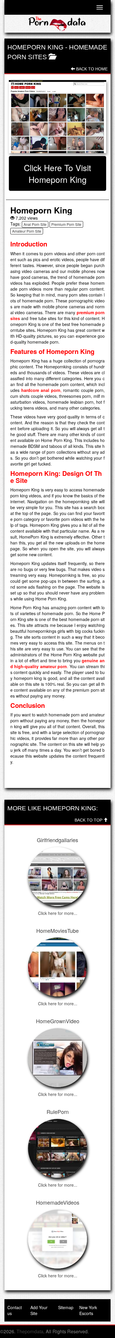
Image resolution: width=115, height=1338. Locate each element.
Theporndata (30, 1331)
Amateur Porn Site (26, 231)
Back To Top (89, 820)
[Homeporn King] (57, 116)
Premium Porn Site (66, 224)
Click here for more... (57, 913)
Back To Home (91, 69)
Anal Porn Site (35, 224)
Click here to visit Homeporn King (57, 173)
